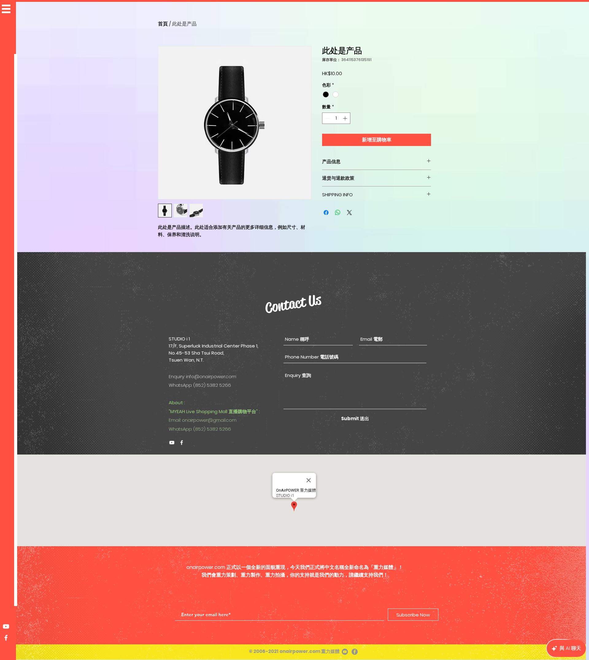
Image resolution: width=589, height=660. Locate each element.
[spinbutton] (336, 118)
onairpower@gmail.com (209, 420)
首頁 (163, 23)
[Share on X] (349, 212)
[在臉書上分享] (326, 212)
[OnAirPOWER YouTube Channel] (6, 626)
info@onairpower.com (211, 376)
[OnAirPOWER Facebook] (182, 442)
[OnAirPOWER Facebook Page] (6, 638)
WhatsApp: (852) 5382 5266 (200, 429)
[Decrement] (327, 118)
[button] (6, 9)
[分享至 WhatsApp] (337, 212)
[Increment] (345, 118)
